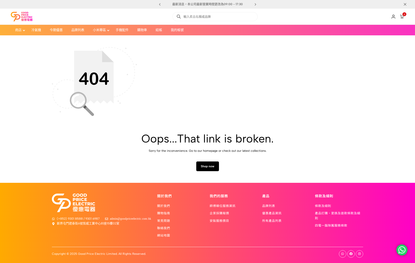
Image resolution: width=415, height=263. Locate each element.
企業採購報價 (219, 213)
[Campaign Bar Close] (407, 4)
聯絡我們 (163, 228)
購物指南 (163, 213)
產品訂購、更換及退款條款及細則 (337, 215)
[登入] (393, 16)
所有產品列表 (272, 220)
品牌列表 (268, 206)
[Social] (342, 254)
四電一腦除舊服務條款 (331, 225)
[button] (255, 4)
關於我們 (163, 206)
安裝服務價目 (219, 220)
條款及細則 (323, 206)
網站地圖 (163, 235)
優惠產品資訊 (272, 213)
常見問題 (163, 220)
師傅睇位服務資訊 (223, 206)
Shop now (207, 166)
